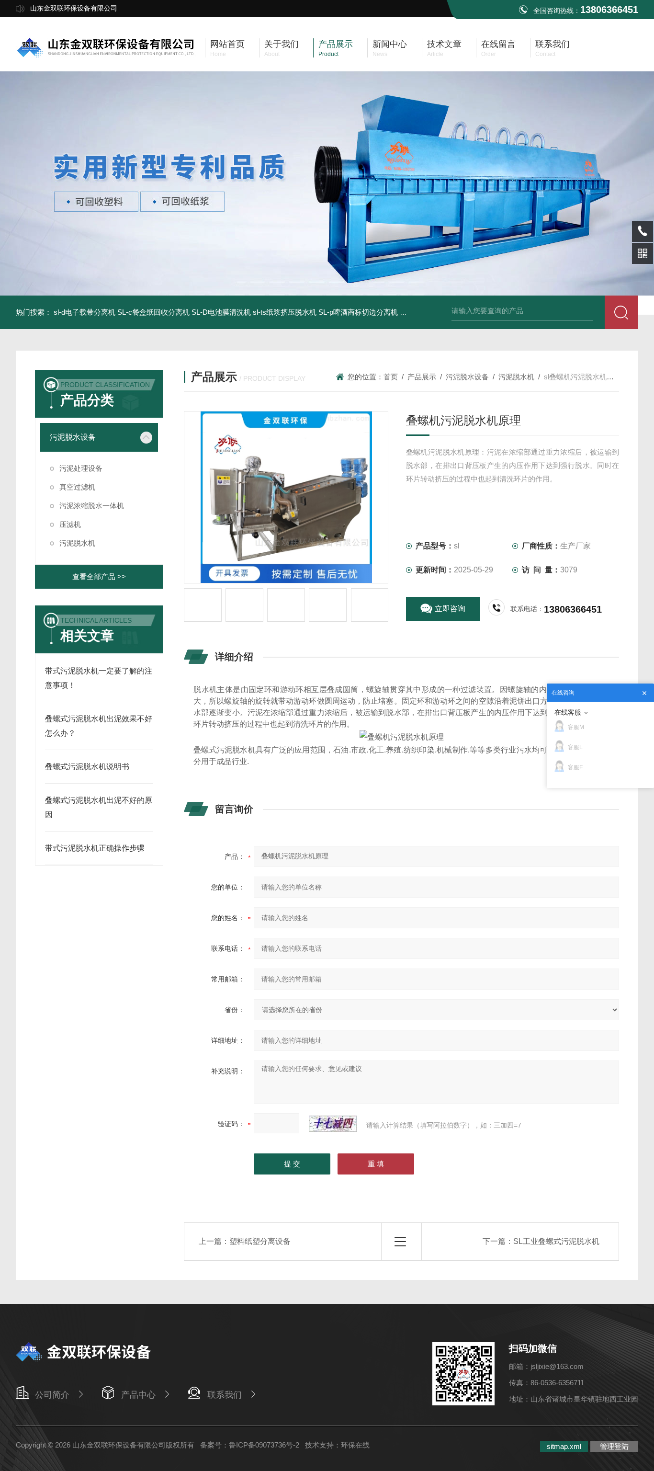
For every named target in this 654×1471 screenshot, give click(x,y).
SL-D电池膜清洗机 (221, 312)
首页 (390, 377)
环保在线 (355, 1445)
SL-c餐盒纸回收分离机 (153, 312)
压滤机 (70, 524)
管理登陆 (614, 1446)
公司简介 (52, 1395)
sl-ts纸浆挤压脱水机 (284, 312)
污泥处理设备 (80, 468)
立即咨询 (450, 608)
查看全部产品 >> (99, 576)
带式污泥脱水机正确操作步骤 (95, 848)
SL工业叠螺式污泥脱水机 (556, 1241)
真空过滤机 (77, 487)
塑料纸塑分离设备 (260, 1241)
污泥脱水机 (77, 543)
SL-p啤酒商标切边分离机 (358, 312)
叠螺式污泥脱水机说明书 (87, 767)
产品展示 (421, 377)
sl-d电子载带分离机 (84, 312)
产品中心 (138, 1395)
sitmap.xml (564, 1446)
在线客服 (567, 712)
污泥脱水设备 (73, 437)
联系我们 (224, 1395)
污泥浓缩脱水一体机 (91, 506)
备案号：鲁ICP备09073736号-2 (249, 1445)
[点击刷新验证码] (333, 1124)
